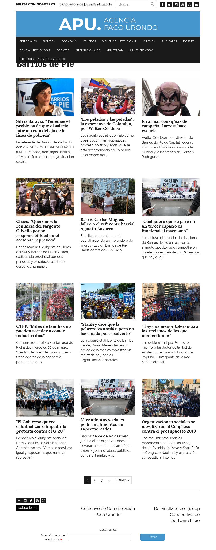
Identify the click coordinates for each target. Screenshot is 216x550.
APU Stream (114, 50)
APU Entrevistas (141, 50)
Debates (63, 50)
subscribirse (27, 508)
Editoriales (28, 41)
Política (49, 41)
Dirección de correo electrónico (53, 537)
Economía (69, 41)
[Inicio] (108, 24)
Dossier (189, 41)
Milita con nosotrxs (35, 4)
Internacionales (87, 50)
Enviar (153, 536)
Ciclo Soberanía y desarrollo (42, 59)
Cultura (149, 41)
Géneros (89, 41)
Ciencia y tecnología (34, 50)
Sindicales (169, 41)
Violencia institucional (119, 41)
